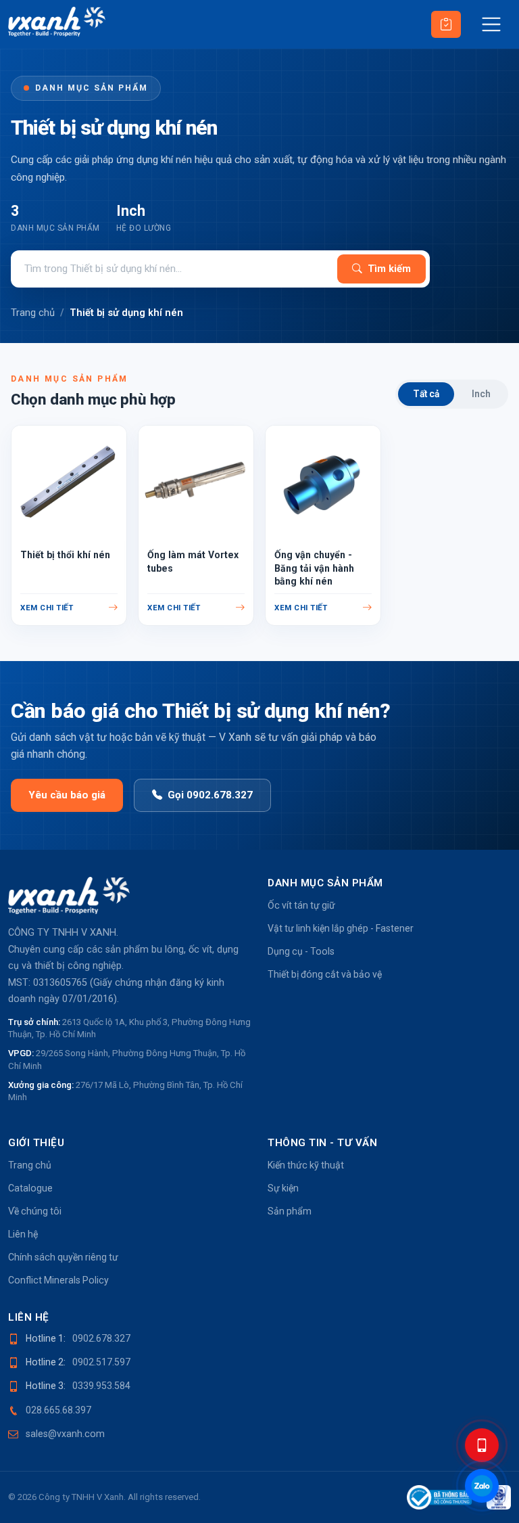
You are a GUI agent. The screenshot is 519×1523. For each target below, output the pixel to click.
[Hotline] (482, 1445)
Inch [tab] (481, 393)
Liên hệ (23, 1234)
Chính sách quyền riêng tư (63, 1257)
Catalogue (30, 1188)
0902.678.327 (101, 1338)
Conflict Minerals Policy (58, 1280)
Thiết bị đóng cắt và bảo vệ (325, 974)
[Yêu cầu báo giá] (446, 24)
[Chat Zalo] (482, 1486)
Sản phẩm (290, 1211)
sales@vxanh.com (65, 1433)
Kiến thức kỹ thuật (306, 1165)
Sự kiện (283, 1188)
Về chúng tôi (34, 1211)
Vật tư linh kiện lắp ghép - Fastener (341, 928)
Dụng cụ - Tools (301, 951)
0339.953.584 (101, 1385)
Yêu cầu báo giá (66, 795)
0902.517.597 (101, 1362)
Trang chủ (33, 312)
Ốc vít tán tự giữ (301, 905)
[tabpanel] (259, 520)
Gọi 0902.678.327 (210, 795)
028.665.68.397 (58, 1410)
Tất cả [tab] (426, 393)
